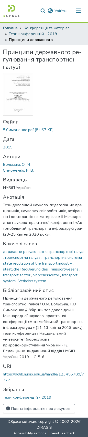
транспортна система (63, 257)
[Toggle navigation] (78, 11)
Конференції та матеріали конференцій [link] (47, 28)
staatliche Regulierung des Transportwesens (41, 269)
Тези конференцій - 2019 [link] (33, 34)
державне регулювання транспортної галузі (43, 251)
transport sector (17, 275)
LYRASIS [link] (44, 427)
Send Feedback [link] (63, 433)
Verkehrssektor (46, 275)
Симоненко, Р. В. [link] (18, 170)
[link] (44, 130)
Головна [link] (10, 28)
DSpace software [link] (22, 421)
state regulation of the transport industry (38, 263)
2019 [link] (8, 147)
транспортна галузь (23, 257)
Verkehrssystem (32, 281)
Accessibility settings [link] (29, 433)
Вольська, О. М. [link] (17, 164)
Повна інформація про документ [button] (41, 408)
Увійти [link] (60, 11)
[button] (11, 11)
